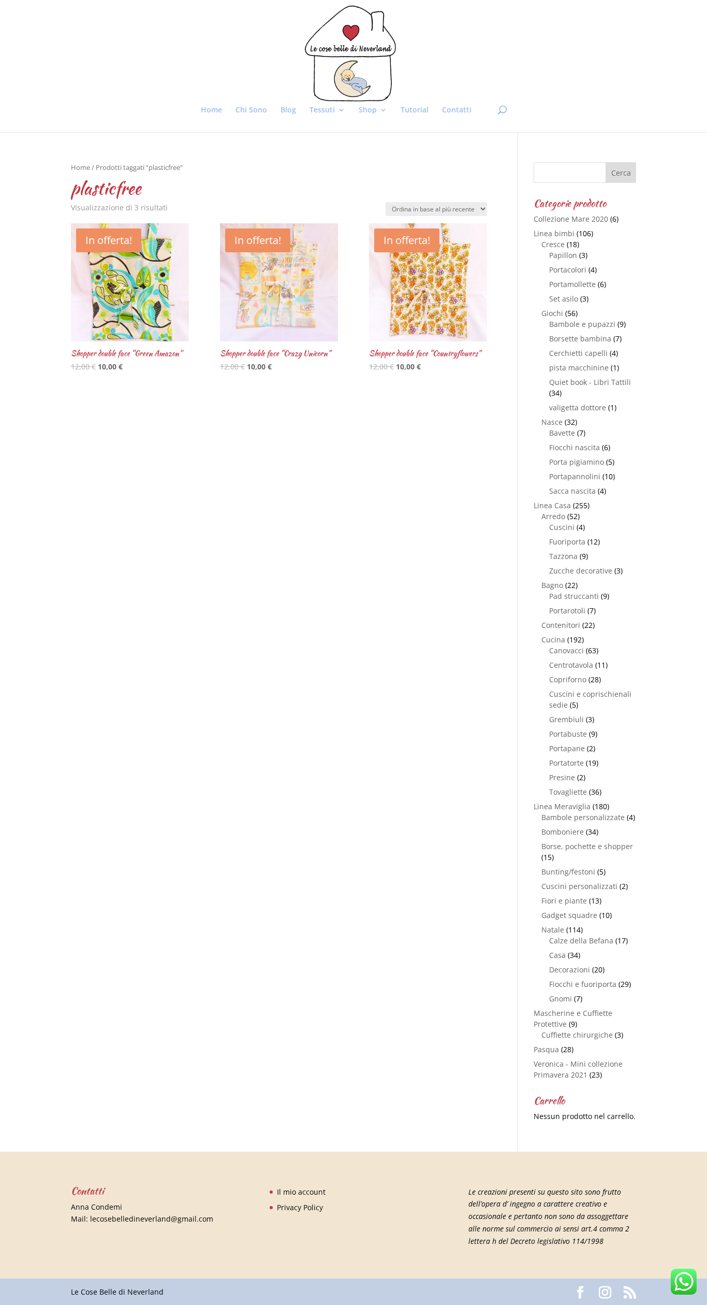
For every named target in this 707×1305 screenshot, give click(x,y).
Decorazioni (569, 969)
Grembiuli (566, 719)
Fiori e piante (564, 901)
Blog (288, 110)
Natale (552, 930)
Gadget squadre (569, 915)
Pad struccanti (574, 596)
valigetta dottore (577, 407)
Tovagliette (568, 792)
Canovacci (566, 650)
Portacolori (567, 270)
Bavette (562, 433)
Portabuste (568, 734)
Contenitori (560, 625)
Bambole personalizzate (583, 817)
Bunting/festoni (568, 872)
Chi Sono (251, 110)
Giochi (552, 313)
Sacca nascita (572, 491)
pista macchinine (579, 367)
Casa (557, 955)
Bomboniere (562, 832)
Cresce (553, 244)
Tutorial (415, 110)
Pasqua (546, 1049)
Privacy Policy (300, 1207)
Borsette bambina (580, 338)
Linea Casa (552, 505)
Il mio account (301, 1192)
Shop (368, 110)
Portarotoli (567, 610)
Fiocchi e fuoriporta (582, 984)
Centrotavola (571, 665)
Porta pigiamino (576, 462)
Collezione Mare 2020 (571, 219)
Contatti (457, 110)
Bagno (552, 585)
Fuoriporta (567, 542)
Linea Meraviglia (562, 806)
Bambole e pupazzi (582, 324)
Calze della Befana (581, 940)
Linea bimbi (554, 233)
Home (211, 110)
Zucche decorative (580, 571)
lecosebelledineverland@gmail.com (151, 1219)
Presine (562, 777)
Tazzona (563, 556)
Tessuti (322, 110)
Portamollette (572, 284)
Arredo (553, 516)
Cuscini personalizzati (579, 886)
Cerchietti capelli (578, 353)
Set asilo (563, 299)
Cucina (553, 639)
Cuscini (562, 527)
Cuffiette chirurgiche (577, 1035)
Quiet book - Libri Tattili (590, 382)
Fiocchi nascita (574, 447)
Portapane (567, 748)
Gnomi (560, 998)
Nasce (552, 422)
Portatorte (566, 763)
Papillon (563, 255)
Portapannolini (574, 476)
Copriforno (567, 679)
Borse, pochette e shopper (587, 846)
